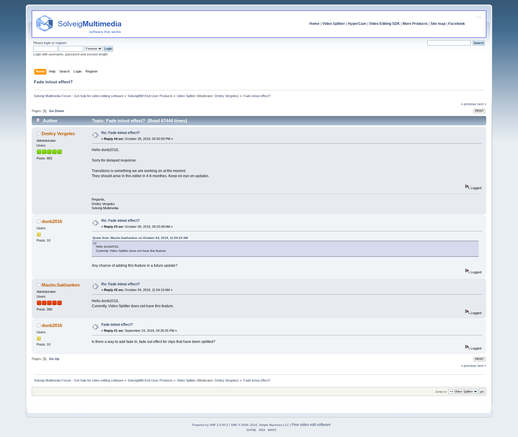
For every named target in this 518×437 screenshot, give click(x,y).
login (47, 43)
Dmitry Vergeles (226, 96)
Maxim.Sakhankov (61, 284)
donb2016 (52, 221)
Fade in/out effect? (117, 325)
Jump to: (441, 391)
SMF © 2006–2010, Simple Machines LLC (260, 425)
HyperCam (357, 24)
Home (314, 24)
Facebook (456, 24)
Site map (437, 24)
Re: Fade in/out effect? (120, 133)
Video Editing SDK (384, 24)
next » (481, 104)
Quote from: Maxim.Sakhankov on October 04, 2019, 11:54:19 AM (140, 237)
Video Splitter (333, 24)
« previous (468, 104)
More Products (415, 24)
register (60, 43)
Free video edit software (311, 425)
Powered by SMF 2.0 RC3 (210, 425)
